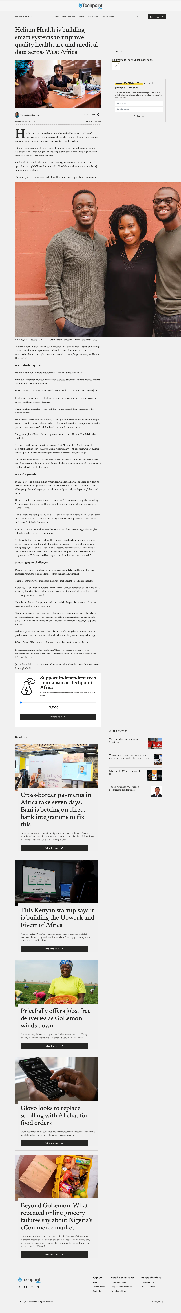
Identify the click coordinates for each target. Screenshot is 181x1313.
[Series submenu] (85, 16)
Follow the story (51, 848)
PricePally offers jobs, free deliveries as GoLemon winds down (56, 1018)
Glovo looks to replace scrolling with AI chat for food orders (54, 1115)
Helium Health (55, 177)
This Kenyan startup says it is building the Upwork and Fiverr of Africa (57, 918)
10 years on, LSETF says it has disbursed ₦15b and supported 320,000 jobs (63, 390)
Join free (140, 116)
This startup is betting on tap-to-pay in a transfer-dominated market (59, 642)
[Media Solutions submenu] (115, 16)
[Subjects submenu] (76, 16)
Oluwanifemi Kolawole (29, 115)
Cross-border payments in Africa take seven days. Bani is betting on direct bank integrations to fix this (56, 810)
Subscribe (154, 16)
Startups (97, 121)
